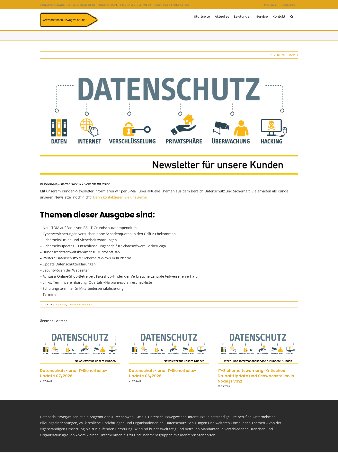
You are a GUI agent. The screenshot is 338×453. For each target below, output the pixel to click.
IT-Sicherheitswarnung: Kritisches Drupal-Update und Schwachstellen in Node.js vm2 (256, 376)
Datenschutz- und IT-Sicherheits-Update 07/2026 (73, 373)
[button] (291, 16)
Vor (292, 55)
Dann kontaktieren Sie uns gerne (120, 197)
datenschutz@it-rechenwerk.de (172, 4)
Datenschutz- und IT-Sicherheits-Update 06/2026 (162, 373)
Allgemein (60, 304)
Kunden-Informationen (79, 304)
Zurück (279, 55)
